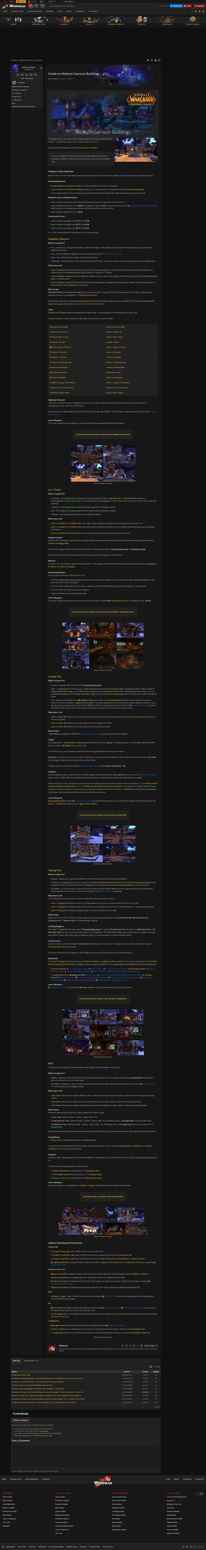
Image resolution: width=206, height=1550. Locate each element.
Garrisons (39, 60)
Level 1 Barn (56, 1095)
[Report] (155, 60)
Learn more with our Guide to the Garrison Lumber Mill (103, 815)
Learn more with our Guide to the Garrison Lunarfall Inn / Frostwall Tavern (103, 612)
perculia (145, 1378)
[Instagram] (137, 1345)
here (153, 261)
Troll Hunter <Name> (113, 357)
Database (50, 11)
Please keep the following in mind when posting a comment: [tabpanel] (37, 1448)
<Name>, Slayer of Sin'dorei (116, 347)
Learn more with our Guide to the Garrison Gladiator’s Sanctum (103, 434)
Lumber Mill (16, 97)
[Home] (14, 6)
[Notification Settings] (195, 11)
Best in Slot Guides (119, 1500)
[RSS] (202, 1546)
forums (37, 1436)
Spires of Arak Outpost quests (132, 189)
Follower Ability (141, 580)
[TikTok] (141, 1345)
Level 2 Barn (56, 1102)
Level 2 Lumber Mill (59, 723)
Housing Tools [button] (17, 11)
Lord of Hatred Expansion (176, 1497)
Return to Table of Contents (103, 483)
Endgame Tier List (174, 1504)
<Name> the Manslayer (114, 377)
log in (30, 1471)
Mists (53, 1)
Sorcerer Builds (172, 1530)
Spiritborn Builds (173, 1533)
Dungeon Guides (61, 1504)
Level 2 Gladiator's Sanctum (62, 276)
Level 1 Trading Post (59, 903)
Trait (130, 580)
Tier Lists (6, 1522)
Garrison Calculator (90, 148)
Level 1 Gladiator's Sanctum (62, 270)
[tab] (16, 1360)
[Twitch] (122, 1345)
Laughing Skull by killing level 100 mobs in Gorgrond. (134, 964)
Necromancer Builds (174, 1519)
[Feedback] (199, 11)
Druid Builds (171, 1515)
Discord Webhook (34, 11)
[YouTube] (130, 1345)
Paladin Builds (172, 1522)
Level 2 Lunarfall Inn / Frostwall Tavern (66, 527)
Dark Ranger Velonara (62, 1174)
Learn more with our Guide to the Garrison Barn (103, 1196)
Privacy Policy (94, 1547)
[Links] (159, 60)
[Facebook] (194, 1546)
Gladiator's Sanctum (19, 90)
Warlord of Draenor (85, 312)
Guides (69, 11)
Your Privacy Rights (56, 1547)
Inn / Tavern (16, 93)
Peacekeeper (136, 1329)
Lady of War (104, 411)
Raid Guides (7, 1515)
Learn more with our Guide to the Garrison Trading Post (103, 998)
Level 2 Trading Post (59, 907)
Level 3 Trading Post (59, 910)
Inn (49, 1303)
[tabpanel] (86, 1386)
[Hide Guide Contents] (41, 68)
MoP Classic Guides (63, 1493)
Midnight (6, 1526)
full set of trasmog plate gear (140, 882)
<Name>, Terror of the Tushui (117, 388)
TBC (44, 1)
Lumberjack (123, 1255)
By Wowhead (53, 79)
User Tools (22, 1547)
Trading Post (17, 100)
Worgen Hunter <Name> (115, 393)
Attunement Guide (119, 1497)
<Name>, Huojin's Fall (113, 332)
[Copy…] (150, 1366)
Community (80, 11)
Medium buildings (76, 189)
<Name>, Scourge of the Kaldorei (118, 382)
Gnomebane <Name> (113, 372)
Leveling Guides (9, 1504)
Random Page (71, 1547)
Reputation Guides (62, 1515)
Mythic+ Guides (9, 1508)
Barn (13, 103)
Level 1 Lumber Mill (59, 717)
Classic (34, 1)
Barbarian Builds (173, 1511)
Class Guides (7, 1497)
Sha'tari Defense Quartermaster (105, 882)
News (5, 11)
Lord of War (117, 411)
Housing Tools (15, 1479)
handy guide (43, 1431)
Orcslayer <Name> (112, 342)
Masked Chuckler (139, 1333)
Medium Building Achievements (23, 106)
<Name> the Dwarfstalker (115, 367)
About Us (32, 1547)
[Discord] (126, 1345)
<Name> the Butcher (113, 352)
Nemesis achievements (60, 1277)
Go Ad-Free (93, 11)
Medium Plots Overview (20, 87)
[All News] (5, 1)
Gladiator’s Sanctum (56, 1269)
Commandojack (122, 1259)
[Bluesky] (134, 1345)
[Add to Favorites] (148, 60)
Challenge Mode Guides (64, 1526)
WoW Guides (8, 1493)
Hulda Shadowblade (61, 1171)
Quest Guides (60, 1511)
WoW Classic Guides (120, 1493)
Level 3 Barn (56, 1105)
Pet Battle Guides (62, 1519)
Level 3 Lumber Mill (59, 726)
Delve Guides (8, 1500)
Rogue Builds (172, 1526)
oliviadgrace (145, 1392)
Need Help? (10, 1547)
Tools (168, 1479)
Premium (83, 1547)
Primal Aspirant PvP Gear (87, 301)
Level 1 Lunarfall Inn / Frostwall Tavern (66, 523)
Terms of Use (108, 1547)
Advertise (42, 1547)
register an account (39, 1471)
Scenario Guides (61, 1522)
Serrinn (145, 1375)
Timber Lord (136, 1259)
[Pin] (151, 60)
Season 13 (171, 1500)
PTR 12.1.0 (36, 5)
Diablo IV (70, 1)
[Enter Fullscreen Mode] (192, 11)
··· (59, 1)
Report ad (193, 1473)
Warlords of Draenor (26, 60)
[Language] (203, 11)
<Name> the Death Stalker (115, 327)
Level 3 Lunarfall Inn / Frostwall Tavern (66, 533)
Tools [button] (59, 11)
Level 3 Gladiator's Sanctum (62, 282)
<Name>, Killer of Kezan (114, 337)
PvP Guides (116, 1519)
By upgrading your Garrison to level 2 (66, 186)
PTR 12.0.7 (42, 5)
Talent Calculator (9, 1519)
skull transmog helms (124, 885)
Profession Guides (10, 1511)
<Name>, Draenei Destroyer (116, 362)
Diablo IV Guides (173, 1493)
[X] (187, 1546)
